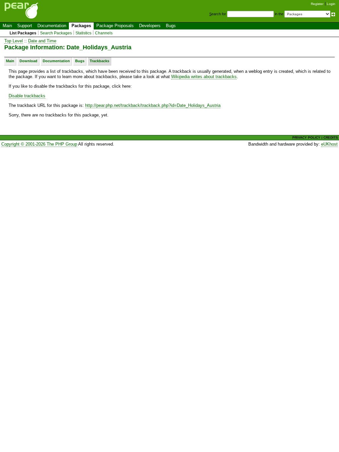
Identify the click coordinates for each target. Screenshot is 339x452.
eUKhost (329, 144)
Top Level (13, 40)
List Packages (23, 33)
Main (7, 25)
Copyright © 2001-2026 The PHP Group (39, 144)
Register (317, 4)
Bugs (171, 25)
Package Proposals (115, 25)
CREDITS (330, 137)
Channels (104, 33)
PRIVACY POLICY (306, 137)
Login (331, 4)
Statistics (83, 33)
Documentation (51, 25)
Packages (81, 25)
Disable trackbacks (27, 95)
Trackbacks (99, 61)
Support (24, 25)
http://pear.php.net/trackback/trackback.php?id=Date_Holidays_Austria (152, 105)
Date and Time (42, 40)
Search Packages (56, 33)
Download (28, 61)
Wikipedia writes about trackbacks (204, 76)
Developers (150, 25)
